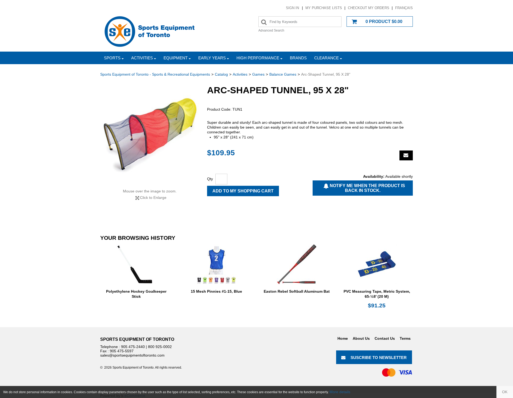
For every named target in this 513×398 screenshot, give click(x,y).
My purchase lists (323, 8)
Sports (112, 58)
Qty (210, 179)
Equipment (176, 58)
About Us (361, 338)
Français (404, 8)
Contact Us (385, 338)
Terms (405, 338)
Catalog (221, 74)
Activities (142, 58)
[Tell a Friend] (406, 155)
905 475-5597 (122, 351)
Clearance (326, 58)
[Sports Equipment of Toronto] (149, 31)
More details (339, 392)
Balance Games (282, 74)
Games (258, 74)
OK (504, 392)
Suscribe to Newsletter (379, 357)
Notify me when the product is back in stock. (367, 188)
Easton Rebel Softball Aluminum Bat (297, 291)
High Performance (257, 58)
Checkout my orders (368, 8)
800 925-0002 (160, 347)
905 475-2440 (133, 347)
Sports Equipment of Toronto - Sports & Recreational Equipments (155, 74)
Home (342, 338)
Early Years (212, 58)
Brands (298, 58)
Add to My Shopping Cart (243, 191)
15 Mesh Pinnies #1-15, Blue (216, 291)
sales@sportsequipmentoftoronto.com (132, 355)
